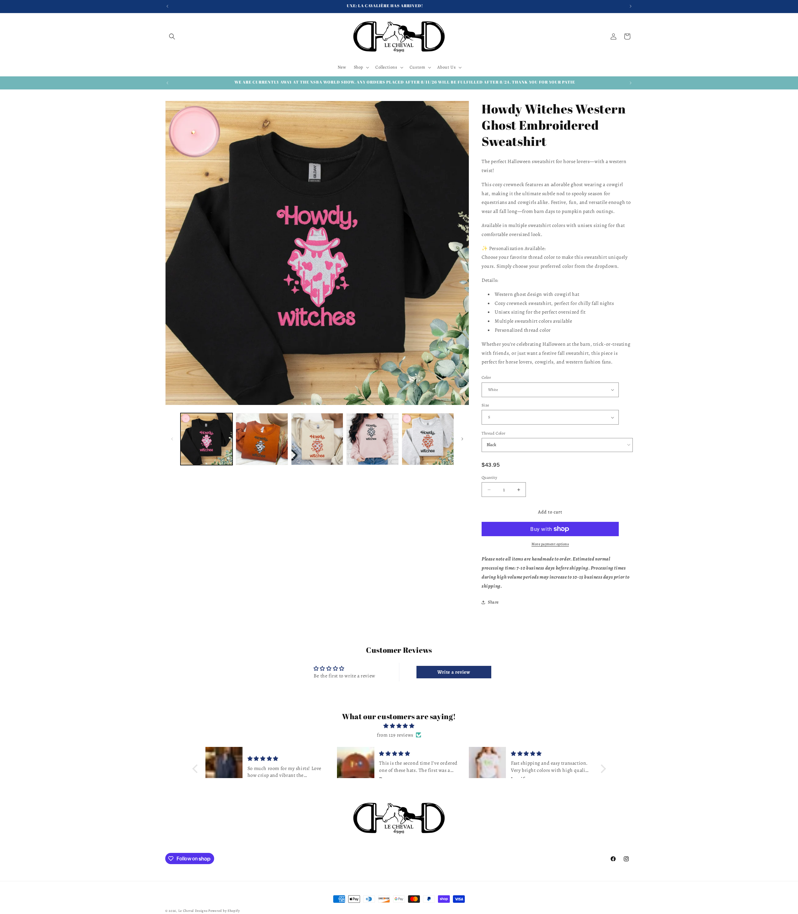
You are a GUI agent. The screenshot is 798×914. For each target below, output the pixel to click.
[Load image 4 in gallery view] (372, 439)
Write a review (453, 672)
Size (485, 405)
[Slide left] (172, 439)
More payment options (550, 543)
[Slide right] (462, 439)
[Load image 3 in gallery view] (317, 439)
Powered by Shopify (224, 910)
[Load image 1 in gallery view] (206, 439)
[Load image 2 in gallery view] (262, 439)
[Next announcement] (630, 6)
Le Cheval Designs (193, 910)
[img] (399, 726)
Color (486, 377)
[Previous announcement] (167, 6)
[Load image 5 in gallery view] (428, 439)
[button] (172, 36)
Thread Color (493, 433)
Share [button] (493, 602)
